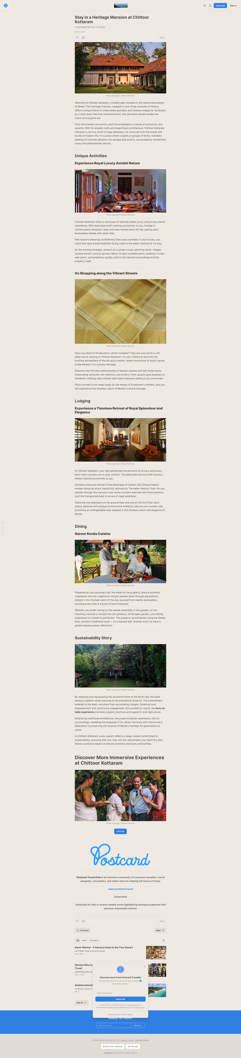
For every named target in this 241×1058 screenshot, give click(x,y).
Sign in (233, 5)
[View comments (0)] (99, 957)
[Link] (71, 156)
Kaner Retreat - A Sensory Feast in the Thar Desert (104, 947)
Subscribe (220, 5)
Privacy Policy (139, 1007)
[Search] (204, 5)
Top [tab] (77, 940)
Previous (84, 930)
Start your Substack (114, 1046)
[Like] (77, 37)
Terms (131, 1040)
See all (80, 1002)
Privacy (124, 1040)
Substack (108, 1052)
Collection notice (142, 1040)
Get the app (133, 1046)
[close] (145, 966)
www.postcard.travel (120, 889)
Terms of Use (132, 1005)
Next (158, 930)
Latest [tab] (84, 940)
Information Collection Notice (120, 1007)
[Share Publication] (210, 5)
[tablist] (87, 940)
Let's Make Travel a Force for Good (90, 951)
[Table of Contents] (3, 529)
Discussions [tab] (94, 940)
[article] (120, 952)
